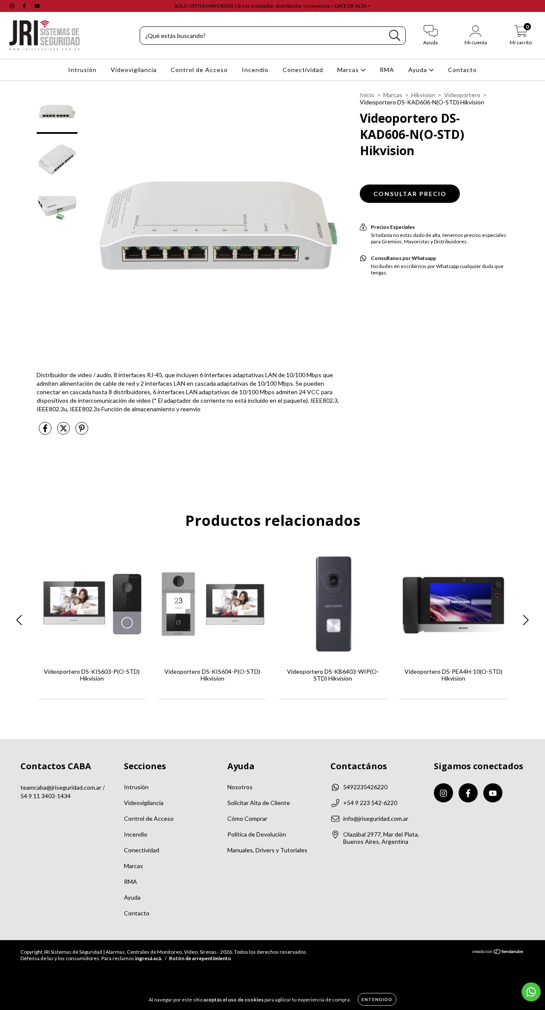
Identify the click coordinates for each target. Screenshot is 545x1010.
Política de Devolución (256, 834)
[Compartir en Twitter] (64, 431)
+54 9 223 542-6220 (370, 802)
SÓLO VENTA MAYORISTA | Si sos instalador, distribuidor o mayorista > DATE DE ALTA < (272, 6)
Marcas (349, 69)
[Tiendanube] (498, 952)
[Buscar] (395, 36)
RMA (387, 69)
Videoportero (462, 94)
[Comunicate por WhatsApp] (531, 991)
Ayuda (418, 69)
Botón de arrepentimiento (200, 958)
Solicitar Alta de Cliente (258, 802)
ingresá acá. (148, 958)
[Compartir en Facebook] (46, 431)
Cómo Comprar (247, 818)
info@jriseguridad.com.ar (375, 818)
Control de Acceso (199, 69)
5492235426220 (365, 787)
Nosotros (239, 787)
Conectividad (303, 69)
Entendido (377, 999)
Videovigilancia (134, 69)
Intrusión (82, 69)
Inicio (367, 94)
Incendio (255, 69)
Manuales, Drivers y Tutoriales (267, 850)
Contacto (462, 69)
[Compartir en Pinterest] (81, 431)
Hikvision (423, 94)
